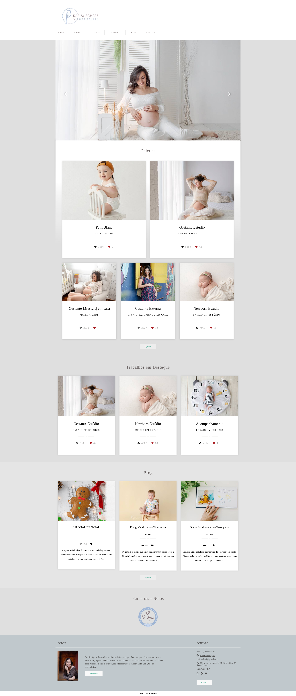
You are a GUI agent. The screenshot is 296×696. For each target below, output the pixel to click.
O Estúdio (115, 33)
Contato (150, 33)
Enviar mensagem (207, 656)
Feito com (148, 693)
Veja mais (148, 347)
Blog (133, 33)
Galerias (95, 33)
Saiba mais (94, 674)
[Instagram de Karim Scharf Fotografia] (197, 673)
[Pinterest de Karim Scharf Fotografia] (202, 673)
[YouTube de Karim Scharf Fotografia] (206, 673)
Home (61, 33)
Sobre (77, 33)
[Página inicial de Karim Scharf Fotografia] (80, 15)
